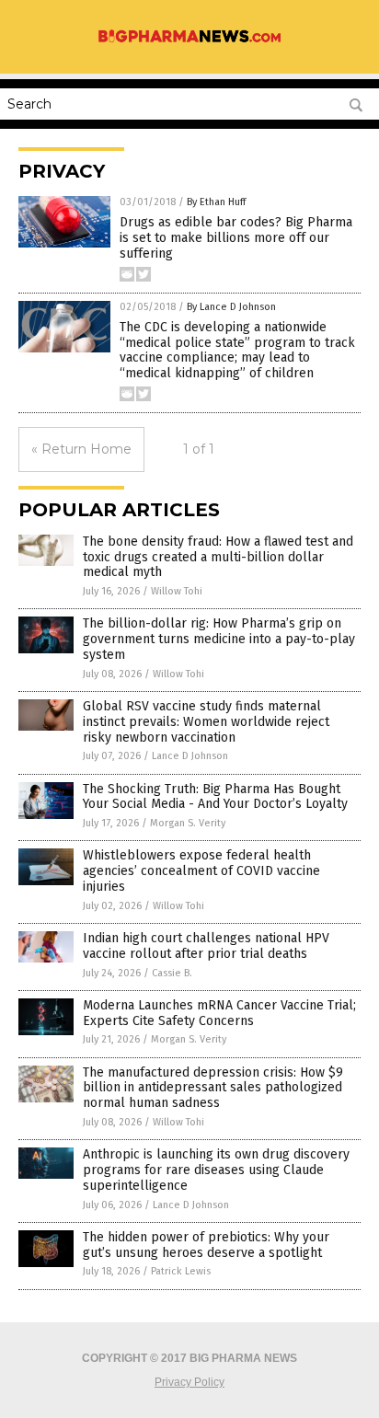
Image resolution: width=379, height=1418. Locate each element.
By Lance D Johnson (231, 307)
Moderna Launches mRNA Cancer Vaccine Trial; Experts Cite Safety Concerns (219, 1013)
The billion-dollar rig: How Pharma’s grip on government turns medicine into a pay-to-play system (219, 639)
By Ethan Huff (216, 202)
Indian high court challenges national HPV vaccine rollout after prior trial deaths (206, 946)
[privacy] (189, 41)
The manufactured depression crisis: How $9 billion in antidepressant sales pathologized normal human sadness (213, 1088)
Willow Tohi (176, 591)
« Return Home (81, 449)
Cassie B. (172, 973)
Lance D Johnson (190, 756)
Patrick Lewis (181, 1271)
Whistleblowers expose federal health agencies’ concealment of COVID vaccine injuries (201, 870)
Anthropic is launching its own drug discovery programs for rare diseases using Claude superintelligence (216, 1170)
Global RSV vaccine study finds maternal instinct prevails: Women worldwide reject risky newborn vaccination (206, 721)
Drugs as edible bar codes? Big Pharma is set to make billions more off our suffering (236, 237)
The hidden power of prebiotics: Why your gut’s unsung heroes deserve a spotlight (206, 1245)
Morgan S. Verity (187, 823)
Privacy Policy (189, 1382)
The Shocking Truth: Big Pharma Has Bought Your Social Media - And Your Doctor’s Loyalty (215, 797)
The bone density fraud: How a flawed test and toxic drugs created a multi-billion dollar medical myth (218, 557)
